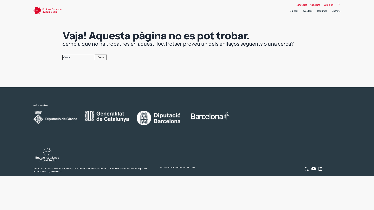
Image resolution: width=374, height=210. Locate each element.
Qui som (294, 10)
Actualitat (301, 4)
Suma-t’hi (329, 4)
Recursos (322, 10)
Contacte (315, 4)
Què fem (307, 10)
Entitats (336, 10)
